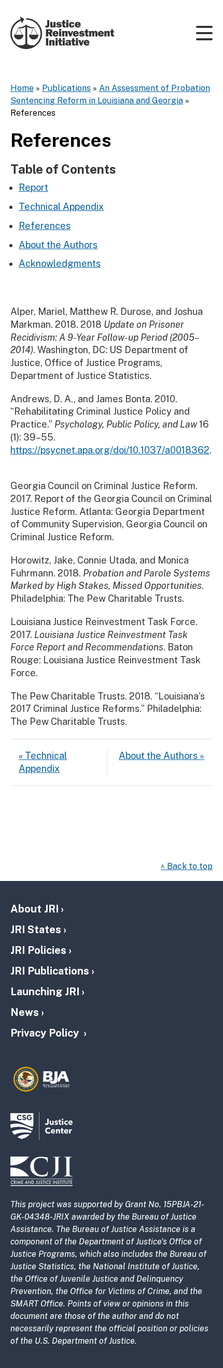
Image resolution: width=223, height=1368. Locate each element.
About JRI (34, 909)
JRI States (35, 929)
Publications (66, 88)
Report (33, 187)
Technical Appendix (61, 206)
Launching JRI (44, 991)
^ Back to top (187, 866)
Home (22, 88)
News (24, 1012)
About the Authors (58, 244)
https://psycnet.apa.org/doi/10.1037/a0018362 (110, 450)
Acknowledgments (60, 263)
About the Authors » (161, 755)
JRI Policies (38, 950)
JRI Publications (49, 971)
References (45, 225)
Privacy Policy (45, 1033)
